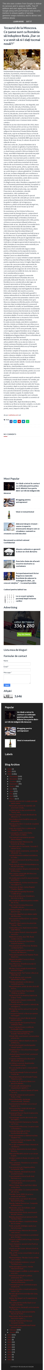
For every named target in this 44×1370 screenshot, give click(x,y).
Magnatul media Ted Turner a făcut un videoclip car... (23, 974)
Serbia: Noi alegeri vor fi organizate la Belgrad (23, 1299)
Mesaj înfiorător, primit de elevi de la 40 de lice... (24, 987)
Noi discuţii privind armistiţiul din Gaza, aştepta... (23, 1295)
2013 (10, 1359)
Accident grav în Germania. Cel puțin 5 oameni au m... (23, 847)
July (11, 789)
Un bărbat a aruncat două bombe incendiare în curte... (21, 1064)
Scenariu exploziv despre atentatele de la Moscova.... (24, 870)
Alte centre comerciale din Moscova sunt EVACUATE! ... (22, 874)
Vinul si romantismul (25, 512)
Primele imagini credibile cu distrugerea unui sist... (24, 1272)
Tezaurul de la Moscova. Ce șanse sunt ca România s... (24, 1127)
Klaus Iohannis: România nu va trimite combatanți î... (23, 1164)
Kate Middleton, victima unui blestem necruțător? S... (23, 883)
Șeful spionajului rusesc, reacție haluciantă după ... (21, 1267)
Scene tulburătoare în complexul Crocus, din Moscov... (21, 951)
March (12, 799)
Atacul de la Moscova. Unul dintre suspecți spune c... (22, 942)
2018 (10, 1347)
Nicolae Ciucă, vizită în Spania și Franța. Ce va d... (23, 1091)
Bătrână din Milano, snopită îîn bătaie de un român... (23, 1222)
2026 (10, 769)
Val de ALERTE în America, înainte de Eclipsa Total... (23, 996)
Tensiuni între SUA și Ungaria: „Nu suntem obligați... (22, 1141)
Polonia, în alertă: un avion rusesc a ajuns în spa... (22, 910)
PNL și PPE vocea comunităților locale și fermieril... (24, 1254)
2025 (10, 771)
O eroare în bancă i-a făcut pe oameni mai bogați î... (23, 1014)
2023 (10, 1335)
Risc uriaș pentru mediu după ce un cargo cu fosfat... (22, 1304)
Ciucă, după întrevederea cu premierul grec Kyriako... (23, 1236)
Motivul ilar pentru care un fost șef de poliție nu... (23, 1010)
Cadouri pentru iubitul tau (15, 589)
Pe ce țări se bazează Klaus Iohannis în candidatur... (23, 1145)
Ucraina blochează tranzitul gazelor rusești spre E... (22, 1046)
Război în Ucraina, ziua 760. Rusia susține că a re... (21, 938)
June (12, 791)
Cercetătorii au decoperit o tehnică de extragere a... (23, 1005)
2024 (10, 774)
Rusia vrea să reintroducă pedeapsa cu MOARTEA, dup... (24, 865)
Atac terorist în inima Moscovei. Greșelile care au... (21, 906)
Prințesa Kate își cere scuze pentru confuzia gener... (22, 1182)
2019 (10, 1345)
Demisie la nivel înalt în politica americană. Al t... (20, 1277)
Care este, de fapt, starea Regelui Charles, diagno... (22, 888)
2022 (10, 1337)
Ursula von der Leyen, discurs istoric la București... (23, 1249)
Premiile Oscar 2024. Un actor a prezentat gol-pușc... (21, 1195)
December (14, 776)
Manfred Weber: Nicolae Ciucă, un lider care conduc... (24, 1258)
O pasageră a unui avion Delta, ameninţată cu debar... (20, 834)
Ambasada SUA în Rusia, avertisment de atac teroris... (23, 1213)
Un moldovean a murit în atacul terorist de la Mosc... (24, 879)
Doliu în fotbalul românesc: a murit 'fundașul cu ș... (22, 1263)
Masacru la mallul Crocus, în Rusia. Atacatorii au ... (22, 960)
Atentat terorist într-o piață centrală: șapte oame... (23, 802)
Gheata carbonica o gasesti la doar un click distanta (28, 550)
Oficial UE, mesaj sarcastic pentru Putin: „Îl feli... (22, 1096)
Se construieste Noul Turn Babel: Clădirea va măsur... (21, 992)
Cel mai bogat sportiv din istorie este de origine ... (23, 1118)
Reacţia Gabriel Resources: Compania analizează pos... (23, 1204)
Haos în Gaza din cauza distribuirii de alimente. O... (23, 816)
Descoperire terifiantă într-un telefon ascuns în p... (23, 919)
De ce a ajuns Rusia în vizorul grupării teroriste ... (23, 933)
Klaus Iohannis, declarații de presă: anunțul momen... (22, 1173)
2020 (10, 1342)
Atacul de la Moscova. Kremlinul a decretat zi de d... (21, 897)
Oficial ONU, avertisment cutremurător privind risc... (24, 1037)
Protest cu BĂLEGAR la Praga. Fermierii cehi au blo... (24, 1240)
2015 (10, 1354)
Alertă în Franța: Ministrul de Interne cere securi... (23, 1231)
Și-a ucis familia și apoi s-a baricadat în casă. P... (23, 1069)
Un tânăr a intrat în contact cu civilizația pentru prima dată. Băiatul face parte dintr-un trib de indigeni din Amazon (22, 488)
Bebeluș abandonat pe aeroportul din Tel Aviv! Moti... (23, 1218)
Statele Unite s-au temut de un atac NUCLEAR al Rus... (23, 1200)
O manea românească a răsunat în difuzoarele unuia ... (22, 1060)
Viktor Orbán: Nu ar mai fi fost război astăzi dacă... (23, 1186)
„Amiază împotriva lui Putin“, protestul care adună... (23, 1055)
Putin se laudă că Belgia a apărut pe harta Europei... (22, 1227)
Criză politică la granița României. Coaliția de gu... (21, 892)
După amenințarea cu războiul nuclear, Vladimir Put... (23, 1136)
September (14, 784)
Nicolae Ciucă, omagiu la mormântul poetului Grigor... (22, 969)
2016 (10, 1352)
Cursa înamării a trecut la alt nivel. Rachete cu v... (22, 1177)
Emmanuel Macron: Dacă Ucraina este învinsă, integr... (23, 1114)
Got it (29, 22)
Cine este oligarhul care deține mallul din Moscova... (23, 915)
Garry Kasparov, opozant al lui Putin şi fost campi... (23, 1245)
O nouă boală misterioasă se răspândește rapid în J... (20, 1087)
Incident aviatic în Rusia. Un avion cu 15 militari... (24, 1159)
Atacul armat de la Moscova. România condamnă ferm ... (23, 947)
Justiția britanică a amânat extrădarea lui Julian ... (23, 856)
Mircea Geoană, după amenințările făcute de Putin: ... (22, 1313)
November (14, 779)
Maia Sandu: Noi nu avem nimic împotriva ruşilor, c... (20, 1317)
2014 (10, 1357)
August (13, 786)
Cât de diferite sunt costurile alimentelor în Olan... (20, 978)
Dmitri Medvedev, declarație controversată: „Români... (19, 1100)
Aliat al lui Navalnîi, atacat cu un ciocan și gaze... (23, 1154)
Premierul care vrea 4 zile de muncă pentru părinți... (22, 1019)
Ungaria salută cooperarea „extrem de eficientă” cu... (23, 852)
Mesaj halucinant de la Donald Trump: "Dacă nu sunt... (23, 1078)
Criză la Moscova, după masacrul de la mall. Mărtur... (23, 929)
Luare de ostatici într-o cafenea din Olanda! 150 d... (22, 829)
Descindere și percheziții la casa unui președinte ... (23, 820)
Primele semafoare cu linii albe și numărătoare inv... (21, 983)
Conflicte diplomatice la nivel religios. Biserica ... (23, 1150)
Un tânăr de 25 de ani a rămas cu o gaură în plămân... (22, 1082)
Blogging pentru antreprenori (23, 500)
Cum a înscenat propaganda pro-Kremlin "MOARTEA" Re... (21, 1033)
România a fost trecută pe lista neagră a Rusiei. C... (23, 1051)
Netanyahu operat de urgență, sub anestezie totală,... (22, 807)
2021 (10, 1340)
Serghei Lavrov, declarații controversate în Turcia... (24, 1308)
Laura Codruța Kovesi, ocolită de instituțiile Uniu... (21, 1028)
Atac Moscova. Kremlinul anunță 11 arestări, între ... (22, 965)
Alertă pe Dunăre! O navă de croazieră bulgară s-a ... (24, 825)
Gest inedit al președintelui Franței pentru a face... (22, 1326)
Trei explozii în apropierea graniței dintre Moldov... (21, 838)
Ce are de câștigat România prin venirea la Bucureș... (21, 1281)
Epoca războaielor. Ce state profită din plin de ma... (23, 1191)
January (13, 1332)
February (13, 1330)
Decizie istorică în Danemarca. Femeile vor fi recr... (23, 1123)
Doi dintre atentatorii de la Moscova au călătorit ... (24, 861)
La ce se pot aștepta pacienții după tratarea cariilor (26, 598)
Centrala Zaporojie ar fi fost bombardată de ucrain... (19, 1132)
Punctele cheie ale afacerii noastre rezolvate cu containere (27, 563)
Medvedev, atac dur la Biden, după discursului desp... (22, 1209)
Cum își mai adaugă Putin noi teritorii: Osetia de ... (23, 1073)
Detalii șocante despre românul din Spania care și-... (22, 1001)
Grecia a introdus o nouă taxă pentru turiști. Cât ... (23, 1290)
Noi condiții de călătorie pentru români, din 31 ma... (23, 901)
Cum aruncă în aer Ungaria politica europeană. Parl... (22, 1168)
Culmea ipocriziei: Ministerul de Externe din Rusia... (21, 843)
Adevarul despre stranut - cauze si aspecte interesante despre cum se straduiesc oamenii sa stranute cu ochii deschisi (21, 529)
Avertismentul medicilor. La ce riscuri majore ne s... (23, 1105)
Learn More (18, 22)
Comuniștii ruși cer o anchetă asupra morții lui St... (23, 1286)
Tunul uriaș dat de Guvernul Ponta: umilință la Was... (22, 1024)
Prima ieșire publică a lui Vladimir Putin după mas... (23, 956)
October (13, 781)
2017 (10, 1349)
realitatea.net (13, 415)
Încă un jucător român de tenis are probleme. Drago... (22, 1109)
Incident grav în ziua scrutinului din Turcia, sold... (22, 811)
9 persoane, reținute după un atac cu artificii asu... (23, 1042)
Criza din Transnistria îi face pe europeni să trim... (20, 1322)
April (12, 796)
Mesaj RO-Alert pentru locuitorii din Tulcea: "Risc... (22, 924)
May (11, 794)
